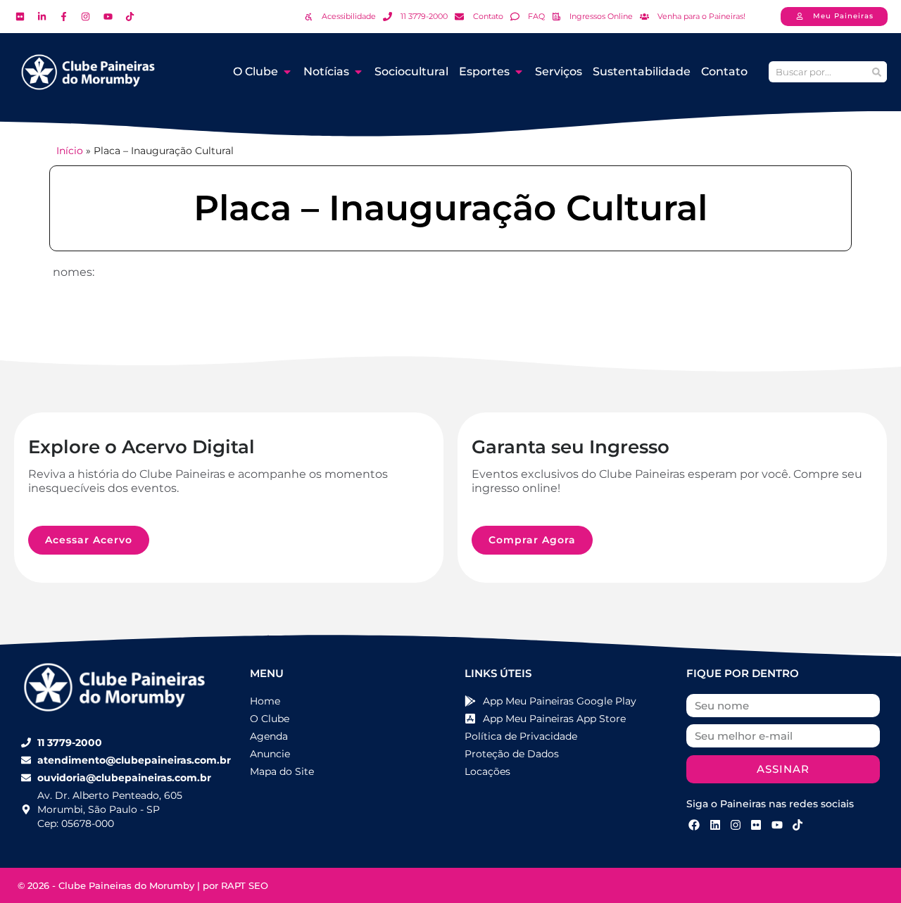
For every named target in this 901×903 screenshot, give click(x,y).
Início (69, 150)
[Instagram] (735, 825)
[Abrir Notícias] (358, 71)
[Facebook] (694, 825)
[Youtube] (777, 825)
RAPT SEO (244, 885)
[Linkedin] (714, 825)
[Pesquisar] (876, 71)
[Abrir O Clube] (287, 71)
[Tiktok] (797, 825)
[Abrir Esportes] (518, 71)
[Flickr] (756, 825)
